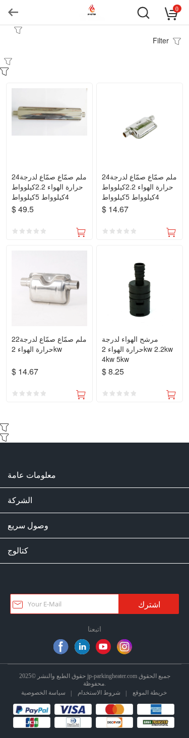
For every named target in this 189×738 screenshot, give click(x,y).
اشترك (149, 604)
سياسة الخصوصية (43, 692)
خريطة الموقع (150, 692)
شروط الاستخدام (99, 692)
